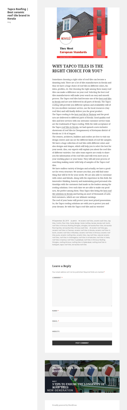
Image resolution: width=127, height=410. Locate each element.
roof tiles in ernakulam (87, 237)
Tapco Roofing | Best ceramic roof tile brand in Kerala (18, 13)
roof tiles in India (103, 237)
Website (55, 331)
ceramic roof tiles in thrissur (89, 233)
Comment (57, 277)
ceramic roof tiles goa (99, 228)
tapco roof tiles (65, 244)
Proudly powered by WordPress (64, 405)
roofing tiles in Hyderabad (81, 242)
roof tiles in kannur (59, 240)
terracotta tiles (68, 228)
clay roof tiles (92, 235)
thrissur (77, 228)
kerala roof (101, 223)
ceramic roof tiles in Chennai (63, 230)
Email (55, 321)
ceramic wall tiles (100, 221)
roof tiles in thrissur (59, 225)
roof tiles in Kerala (70, 127)
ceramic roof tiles (86, 221)
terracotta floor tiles (95, 225)
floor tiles (65, 223)
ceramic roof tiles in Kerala (85, 230)
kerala (93, 223)
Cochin (58, 223)
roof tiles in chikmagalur (69, 237)
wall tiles (84, 228)
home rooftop (85, 223)
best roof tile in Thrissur (85, 114)
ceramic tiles (81, 235)
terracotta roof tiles (79, 244)
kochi (108, 223)
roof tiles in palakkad (75, 240)
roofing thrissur (65, 242)
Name (55, 311)
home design (75, 223)
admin (74, 221)
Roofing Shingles (74, 225)
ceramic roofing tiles (68, 235)
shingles (84, 225)
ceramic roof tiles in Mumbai (67, 233)
